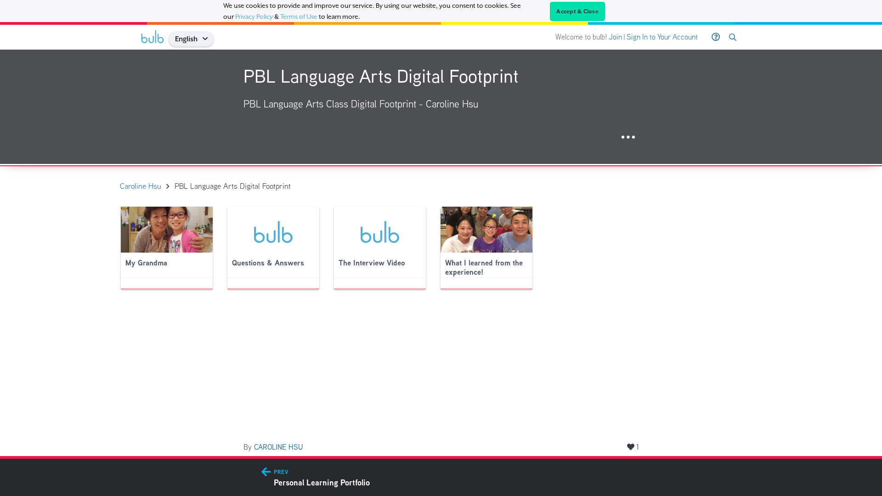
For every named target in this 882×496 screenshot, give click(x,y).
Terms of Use (298, 16)
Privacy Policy (254, 16)
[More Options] (628, 137)
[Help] (715, 37)
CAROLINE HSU (278, 447)
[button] (208, 39)
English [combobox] (186, 39)
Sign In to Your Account (662, 37)
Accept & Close (577, 11)
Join (615, 37)
